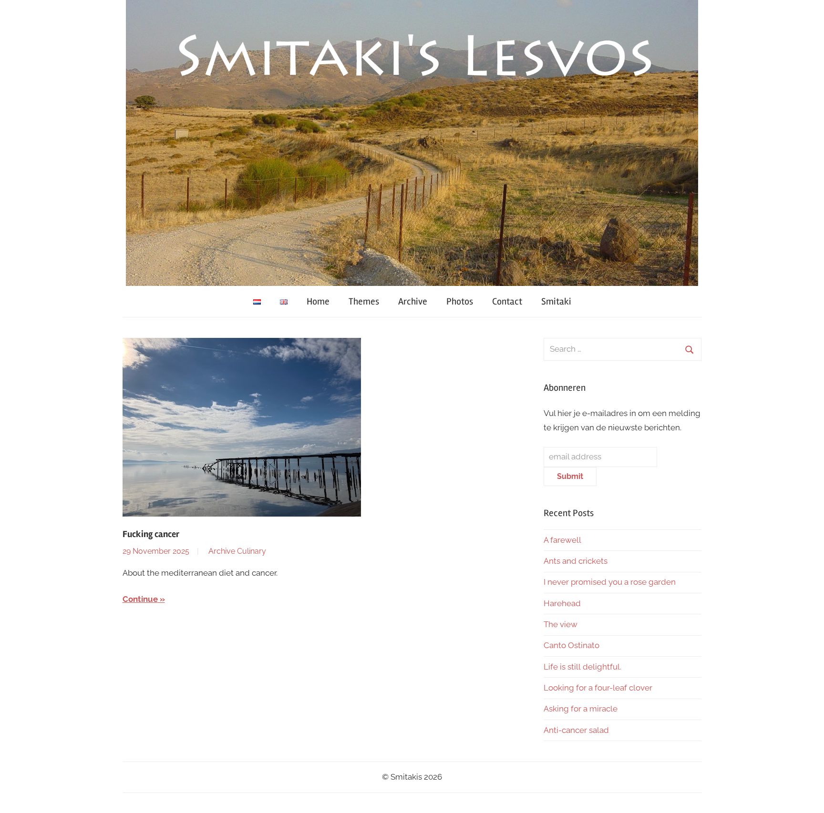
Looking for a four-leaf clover (598, 687)
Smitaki (556, 301)
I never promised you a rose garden (610, 582)
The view (560, 624)
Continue (140, 599)
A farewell (562, 540)
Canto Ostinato (571, 645)
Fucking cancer (151, 534)
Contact (507, 301)
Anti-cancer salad (576, 730)
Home (318, 301)
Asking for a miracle (581, 708)
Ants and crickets (576, 561)
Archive (412, 301)
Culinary (251, 551)
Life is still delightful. (582, 666)
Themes (364, 301)
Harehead (562, 603)
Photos (459, 301)
